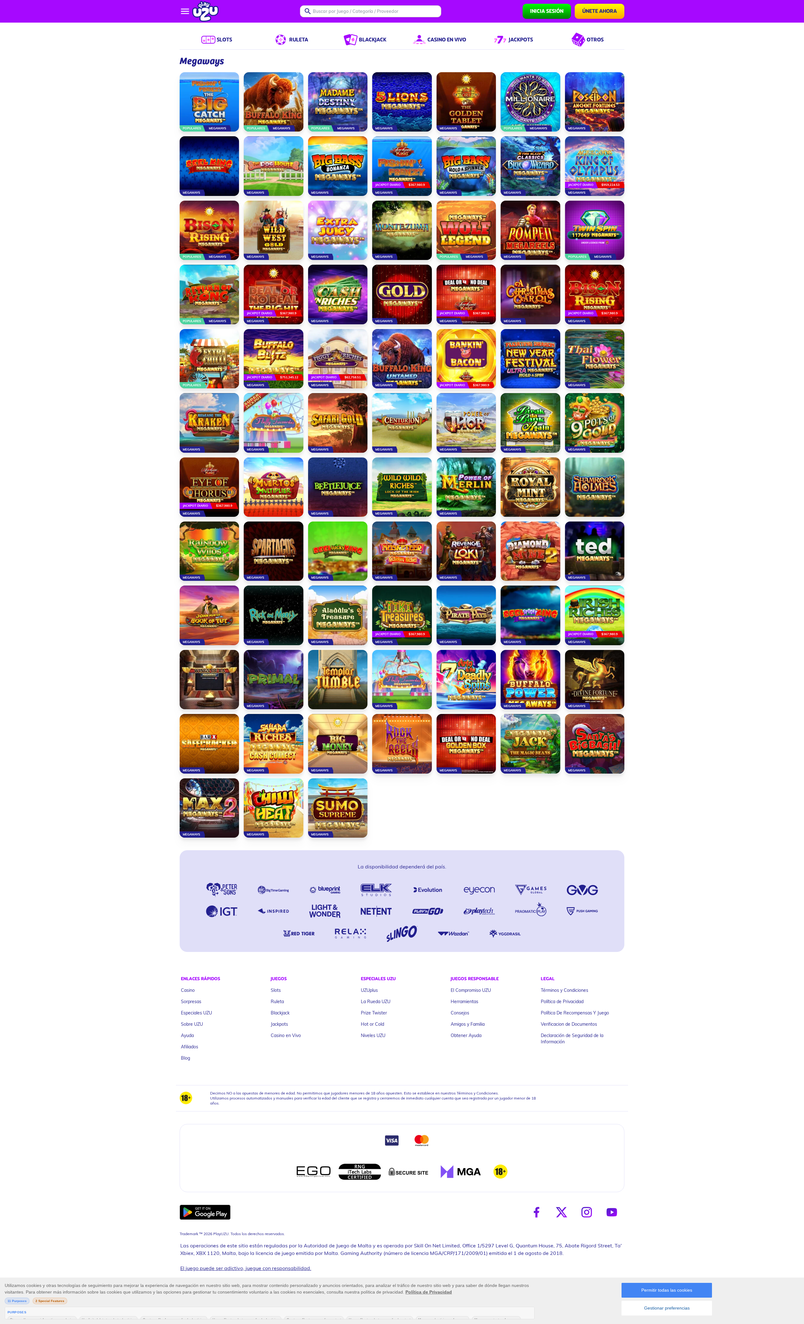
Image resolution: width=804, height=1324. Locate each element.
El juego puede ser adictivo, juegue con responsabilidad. (245, 1268)
